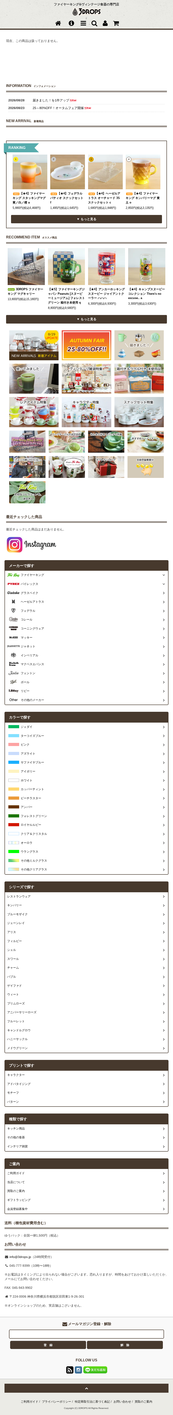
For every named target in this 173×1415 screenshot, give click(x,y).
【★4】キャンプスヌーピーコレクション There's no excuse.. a (146, 294)
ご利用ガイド (29, 1401)
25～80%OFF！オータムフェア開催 (58, 108)
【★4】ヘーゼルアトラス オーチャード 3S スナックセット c (104, 198)
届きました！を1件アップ (51, 100)
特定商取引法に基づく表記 (92, 1401)
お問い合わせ (122, 1401)
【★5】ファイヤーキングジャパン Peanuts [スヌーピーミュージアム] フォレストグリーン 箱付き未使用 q (66, 296)
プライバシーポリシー (56, 1401)
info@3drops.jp (20, 1257)
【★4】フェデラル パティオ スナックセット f (66, 198)
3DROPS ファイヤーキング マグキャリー (25, 291)
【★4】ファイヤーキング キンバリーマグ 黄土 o (143, 198)
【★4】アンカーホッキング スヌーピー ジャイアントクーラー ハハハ (106, 294)
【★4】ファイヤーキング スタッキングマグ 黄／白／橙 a (29, 198)
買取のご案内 (143, 1401)
